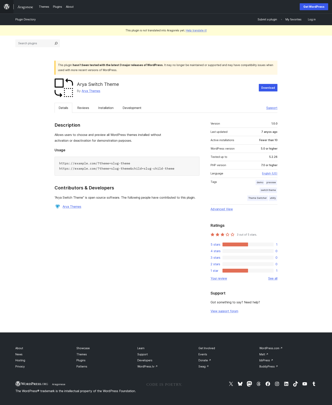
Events (202, 354)
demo (260, 182)
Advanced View (222, 209)
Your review (219, 278)
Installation (106, 108)
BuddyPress (268, 366)
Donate (204, 360)
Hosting (20, 360)
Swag (203, 366)
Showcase (83, 348)
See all (272, 278)
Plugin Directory (25, 19)
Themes (81, 354)
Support (271, 108)
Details (63, 108)
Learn (140, 348)
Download (268, 87)
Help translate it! (196, 30)
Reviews (83, 108)
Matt (263, 354)
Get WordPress (314, 6)
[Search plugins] (56, 43)
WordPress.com (271, 348)
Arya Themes (91, 91)
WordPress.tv (147, 366)
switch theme (268, 190)
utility (273, 198)
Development (132, 108)
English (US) (269, 173)
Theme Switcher (257, 198)
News (18, 354)
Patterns (81, 366)
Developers (144, 360)
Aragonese (58, 384)
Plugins (80, 360)
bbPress (266, 360)
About (19, 348)
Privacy (20, 366)
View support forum (224, 311)
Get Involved (206, 348)
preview (271, 182)
